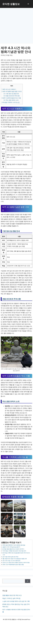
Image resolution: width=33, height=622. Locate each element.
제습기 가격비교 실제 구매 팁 (11, 598)
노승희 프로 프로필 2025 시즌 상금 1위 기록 (16, 601)
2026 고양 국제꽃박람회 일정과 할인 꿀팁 (13, 564)
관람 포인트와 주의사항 (12, 96)
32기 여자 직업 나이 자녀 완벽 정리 (11, 560)
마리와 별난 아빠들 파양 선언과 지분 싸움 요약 (14, 551)
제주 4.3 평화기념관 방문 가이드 (12, 91)
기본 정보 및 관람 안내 (11, 93)
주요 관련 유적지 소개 (11, 100)
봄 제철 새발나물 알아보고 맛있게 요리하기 (13, 549)
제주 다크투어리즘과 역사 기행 (11, 98)
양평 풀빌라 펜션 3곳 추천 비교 (12, 595)
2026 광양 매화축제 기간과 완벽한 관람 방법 (13, 545)
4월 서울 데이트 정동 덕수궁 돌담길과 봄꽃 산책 (14, 558)
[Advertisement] (16, 25)
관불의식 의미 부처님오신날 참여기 (11, 547)
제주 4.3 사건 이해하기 (9, 89)
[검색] (27, 581)
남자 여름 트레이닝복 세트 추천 (10, 556)
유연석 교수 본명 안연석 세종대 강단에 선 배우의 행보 (16, 562)
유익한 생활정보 (11, 4)
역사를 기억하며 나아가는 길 (10, 102)
